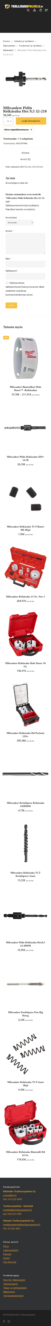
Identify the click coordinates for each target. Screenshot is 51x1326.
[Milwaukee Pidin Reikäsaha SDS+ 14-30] (25, 428)
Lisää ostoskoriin (31, 121)
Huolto (6, 1258)
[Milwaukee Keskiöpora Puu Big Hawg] (25, 983)
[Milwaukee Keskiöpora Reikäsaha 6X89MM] (25, 774)
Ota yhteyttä (9, 1262)
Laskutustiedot (10, 1250)
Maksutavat (9, 1292)
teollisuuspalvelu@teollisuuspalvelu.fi (21, 1224)
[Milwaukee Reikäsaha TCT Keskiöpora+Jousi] (25, 844)
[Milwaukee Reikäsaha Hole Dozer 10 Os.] (25, 634)
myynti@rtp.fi (9, 1195)
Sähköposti (12, 271)
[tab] (25, 152)
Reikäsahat (8, 50)
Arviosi (10, 231)
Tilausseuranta (10, 1284)
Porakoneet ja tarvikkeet (30, 45)
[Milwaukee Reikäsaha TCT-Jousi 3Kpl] (25, 1053)
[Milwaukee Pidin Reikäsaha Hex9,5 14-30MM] (25, 914)
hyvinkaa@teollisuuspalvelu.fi (17, 1210)
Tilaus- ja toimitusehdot (15, 1288)
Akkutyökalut (9, 45)
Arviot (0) (25, 159)
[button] (46, 10)
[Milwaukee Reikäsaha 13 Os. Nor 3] (25, 567)
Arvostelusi (11, 217)
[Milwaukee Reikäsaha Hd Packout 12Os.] (25, 704)
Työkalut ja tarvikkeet (24, 41)
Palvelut (7, 1254)
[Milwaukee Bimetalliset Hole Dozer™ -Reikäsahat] (25, 358)
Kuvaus (25, 152)
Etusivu (6, 41)
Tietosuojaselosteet (13, 1295)
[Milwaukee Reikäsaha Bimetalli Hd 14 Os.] (25, 1123)
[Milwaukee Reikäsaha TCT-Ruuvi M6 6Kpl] (25, 498)
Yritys (6, 1246)
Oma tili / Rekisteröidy (14, 1280)
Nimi (8, 258)
